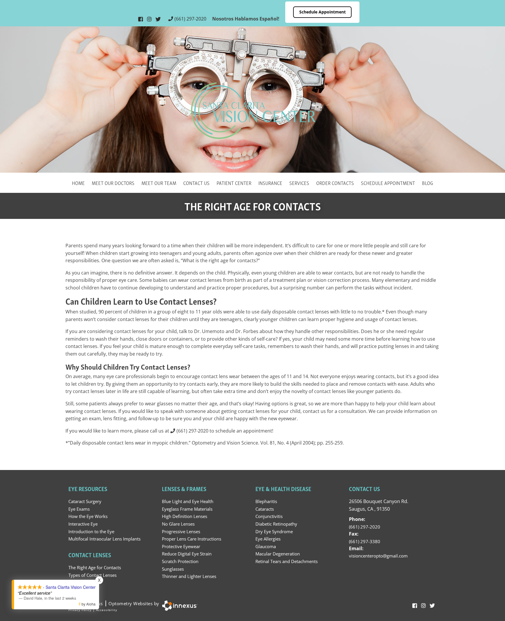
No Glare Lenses (178, 524)
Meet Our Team (158, 182)
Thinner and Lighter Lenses (189, 576)
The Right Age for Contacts (94, 567)
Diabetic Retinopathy (276, 524)
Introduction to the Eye (91, 531)
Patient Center (234, 182)
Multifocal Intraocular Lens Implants (104, 539)
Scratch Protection (180, 561)
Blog (427, 182)
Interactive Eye (83, 524)
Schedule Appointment (322, 12)
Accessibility (106, 610)
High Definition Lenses (184, 516)
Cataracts (264, 509)
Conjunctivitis (269, 516)
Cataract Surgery (84, 501)
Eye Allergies (268, 539)
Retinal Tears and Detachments (286, 561)
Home (78, 182)
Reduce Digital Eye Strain (187, 554)
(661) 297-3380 (364, 541)
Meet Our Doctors (113, 182)
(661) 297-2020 (190, 19)
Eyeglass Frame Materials (187, 509)
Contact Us (196, 182)
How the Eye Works (88, 516)
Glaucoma (265, 546)
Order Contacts (335, 182)
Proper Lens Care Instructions (191, 539)
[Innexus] (178, 606)
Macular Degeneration (277, 554)
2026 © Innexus (113, 603)
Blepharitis (266, 501)
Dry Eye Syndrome (274, 531)
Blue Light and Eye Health (187, 501)
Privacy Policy (79, 610)
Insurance (270, 182)
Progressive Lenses (181, 531)
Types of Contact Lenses (92, 575)
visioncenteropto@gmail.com (378, 556)
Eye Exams (79, 509)
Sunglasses (173, 569)
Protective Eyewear (181, 546)
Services (299, 182)
